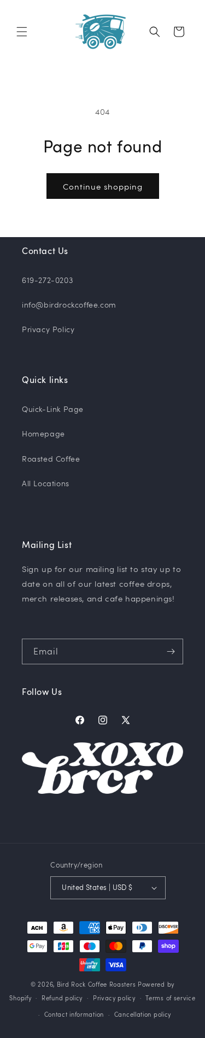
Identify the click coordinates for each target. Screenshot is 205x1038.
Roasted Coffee (51, 458)
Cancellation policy (142, 1014)
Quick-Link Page (53, 409)
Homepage (43, 433)
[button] (22, 32)
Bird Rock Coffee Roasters (96, 984)
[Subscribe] (171, 651)
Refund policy (62, 998)
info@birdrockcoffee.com (69, 304)
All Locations (45, 483)
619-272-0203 (47, 280)
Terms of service (170, 998)
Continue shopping (103, 186)
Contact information (74, 1014)
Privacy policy (114, 998)
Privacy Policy (48, 329)
